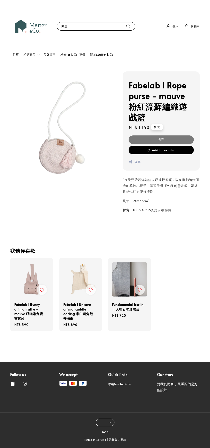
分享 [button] (137, 162)
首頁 (16, 54)
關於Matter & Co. (102, 54)
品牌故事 (50, 54)
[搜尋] (128, 26)
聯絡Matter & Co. (120, 384)
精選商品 (29, 54)
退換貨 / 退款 (117, 439)
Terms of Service (95, 439)
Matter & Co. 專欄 (72, 54)
